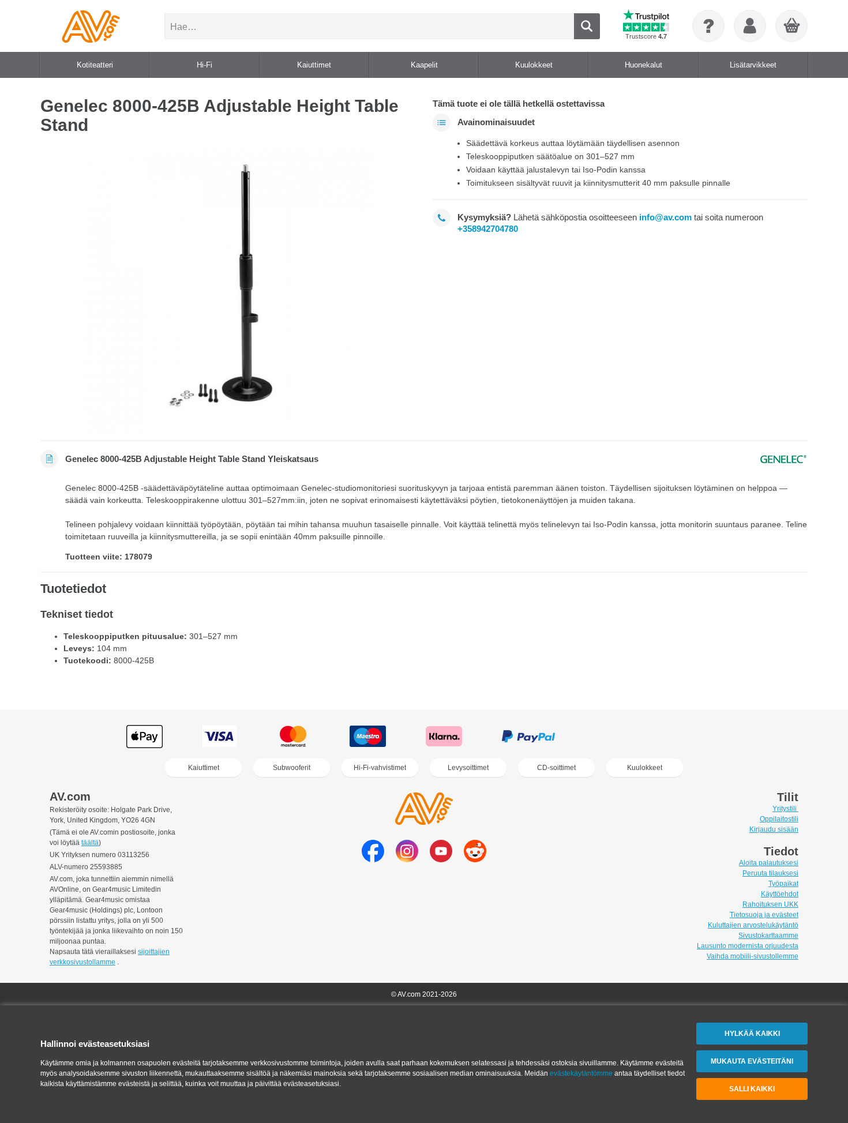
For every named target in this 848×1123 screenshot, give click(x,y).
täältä (90, 843)
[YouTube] (441, 859)
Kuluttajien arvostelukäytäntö (753, 925)
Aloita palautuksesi (768, 863)
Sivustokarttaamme (768, 936)
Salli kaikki (752, 1089)
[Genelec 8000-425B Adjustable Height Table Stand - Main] (228, 291)
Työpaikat (783, 884)
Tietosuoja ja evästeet (764, 915)
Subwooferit (291, 768)
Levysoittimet (468, 768)
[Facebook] (373, 859)
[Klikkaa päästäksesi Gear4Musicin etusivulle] (90, 26)
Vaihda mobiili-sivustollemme (752, 956)
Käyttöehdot (779, 894)
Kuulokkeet (644, 768)
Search (587, 26)
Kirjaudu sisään (773, 829)
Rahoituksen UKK (770, 904)
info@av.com (665, 217)
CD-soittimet (556, 768)
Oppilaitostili (779, 819)
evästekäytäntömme (581, 1073)
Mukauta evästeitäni (752, 1061)
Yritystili (785, 809)
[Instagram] (407, 859)
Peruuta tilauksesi (770, 873)
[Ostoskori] (792, 26)
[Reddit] (475, 859)
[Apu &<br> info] (708, 26)
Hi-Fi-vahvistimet (380, 768)
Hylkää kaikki (752, 1034)
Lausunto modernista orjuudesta (747, 946)
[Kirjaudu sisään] (750, 26)
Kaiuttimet (203, 768)
